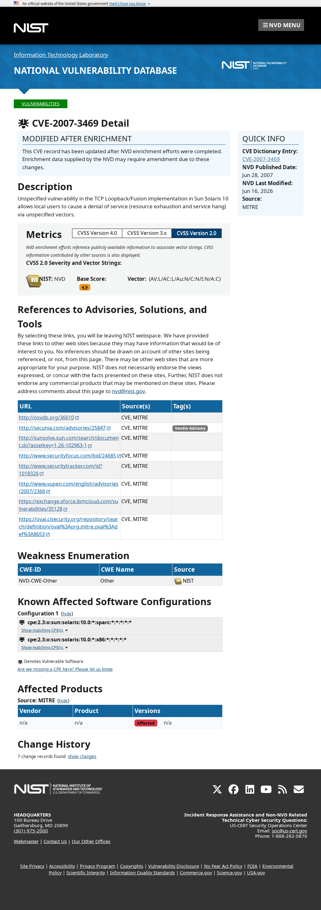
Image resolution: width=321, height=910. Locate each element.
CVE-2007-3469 (261, 159)
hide (67, 614)
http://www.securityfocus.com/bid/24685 (67, 455)
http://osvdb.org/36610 (46, 417)
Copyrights (131, 866)
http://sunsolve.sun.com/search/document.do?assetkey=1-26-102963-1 (69, 441)
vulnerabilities (41, 104)
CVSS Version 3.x (146, 233)
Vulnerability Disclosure (173, 866)
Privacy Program (97, 866)
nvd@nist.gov (128, 391)
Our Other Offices (91, 841)
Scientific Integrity (85, 873)
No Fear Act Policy (223, 866)
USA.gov (256, 873)
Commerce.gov (196, 873)
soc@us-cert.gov (289, 830)
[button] (281, 25)
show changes (82, 756)
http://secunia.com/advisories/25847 (62, 427)
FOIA (252, 866)
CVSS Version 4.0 (97, 233)
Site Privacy (32, 866)
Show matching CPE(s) (42, 630)
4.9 (84, 287)
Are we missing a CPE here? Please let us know (65, 669)
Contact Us (55, 841)
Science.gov (229, 873)
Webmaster (26, 841)
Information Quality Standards (142, 873)
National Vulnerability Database (95, 70)
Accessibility (62, 866)
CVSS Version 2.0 (196, 233)
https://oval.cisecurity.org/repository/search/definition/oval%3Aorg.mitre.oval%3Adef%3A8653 (68, 527)
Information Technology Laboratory (61, 54)
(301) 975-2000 (31, 830)
